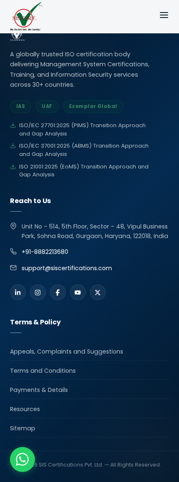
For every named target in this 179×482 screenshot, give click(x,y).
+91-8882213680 (45, 252)
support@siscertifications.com (67, 268)
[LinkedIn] (18, 292)
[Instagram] (38, 292)
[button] (22, 459)
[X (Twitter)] (98, 292)
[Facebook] (58, 292)
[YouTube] (78, 292)
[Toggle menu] (164, 16)
